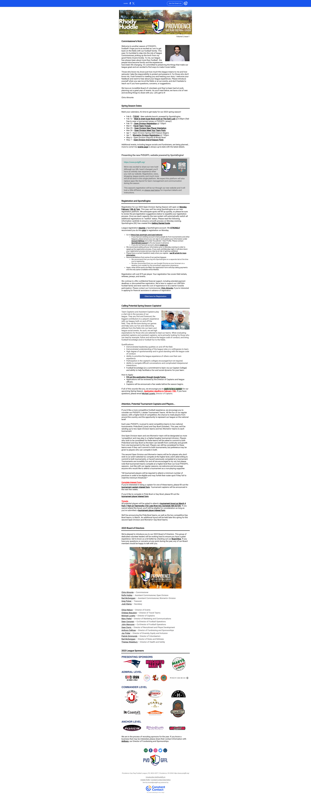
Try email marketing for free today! (155, 792)
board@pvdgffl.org (154, 782)
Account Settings (137, 241)
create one (164, 245)
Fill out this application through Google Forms (146, 377)
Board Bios (176, 539)
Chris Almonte (167, 288)
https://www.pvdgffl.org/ (134, 162)
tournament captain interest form (135, 487)
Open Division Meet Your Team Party (150, 130)
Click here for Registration (155, 296)
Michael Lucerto (148, 393)
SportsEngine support (139, 243)
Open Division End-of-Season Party (149, 140)
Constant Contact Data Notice (161, 780)
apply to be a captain (173, 389)
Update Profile (145, 780)
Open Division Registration (145, 123)
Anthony (125, 741)
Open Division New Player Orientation (150, 128)
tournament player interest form (135, 496)
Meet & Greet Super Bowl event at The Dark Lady (155, 119)
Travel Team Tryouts (142, 126)
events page (143, 147)
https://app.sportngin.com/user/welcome (146, 235)
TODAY (136, 116)
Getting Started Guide (161, 223)
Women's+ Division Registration (146, 135)
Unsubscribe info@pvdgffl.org (155, 777)
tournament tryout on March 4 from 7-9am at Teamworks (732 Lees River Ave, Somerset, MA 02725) (153, 504)
